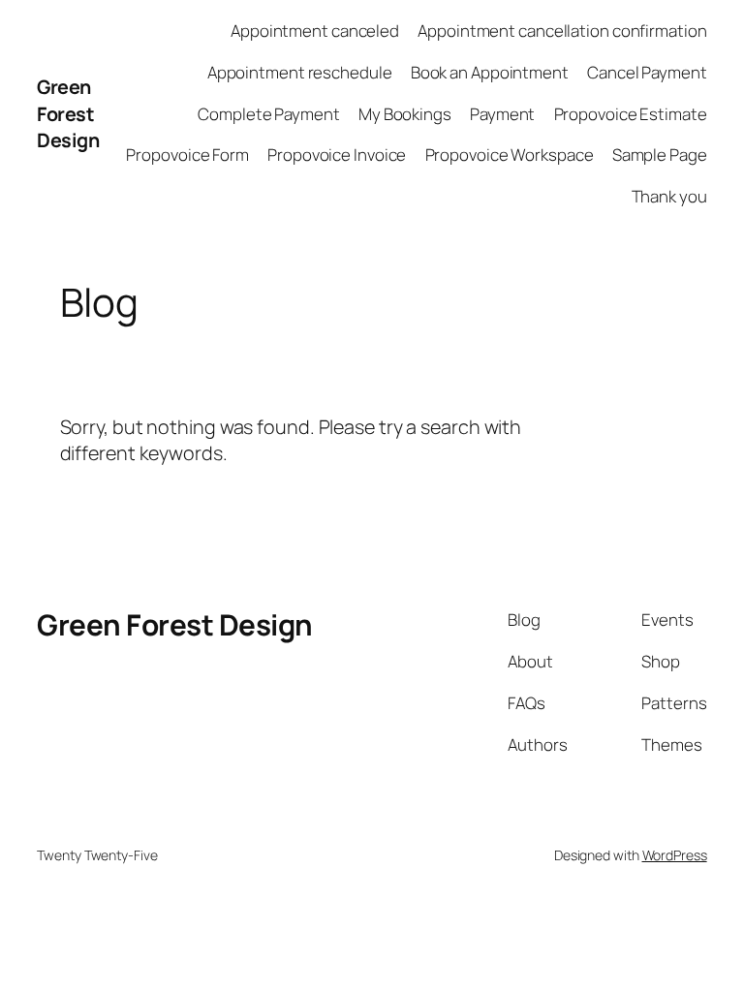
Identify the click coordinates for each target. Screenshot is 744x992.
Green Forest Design (68, 113)
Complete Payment (268, 114)
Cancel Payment (647, 72)
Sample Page (659, 154)
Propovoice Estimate (630, 114)
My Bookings (404, 114)
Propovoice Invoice (336, 154)
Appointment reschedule (299, 72)
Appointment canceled (315, 30)
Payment (502, 114)
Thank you (669, 196)
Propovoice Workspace (509, 154)
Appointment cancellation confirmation (562, 30)
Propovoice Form (187, 154)
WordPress (674, 855)
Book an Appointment (490, 72)
